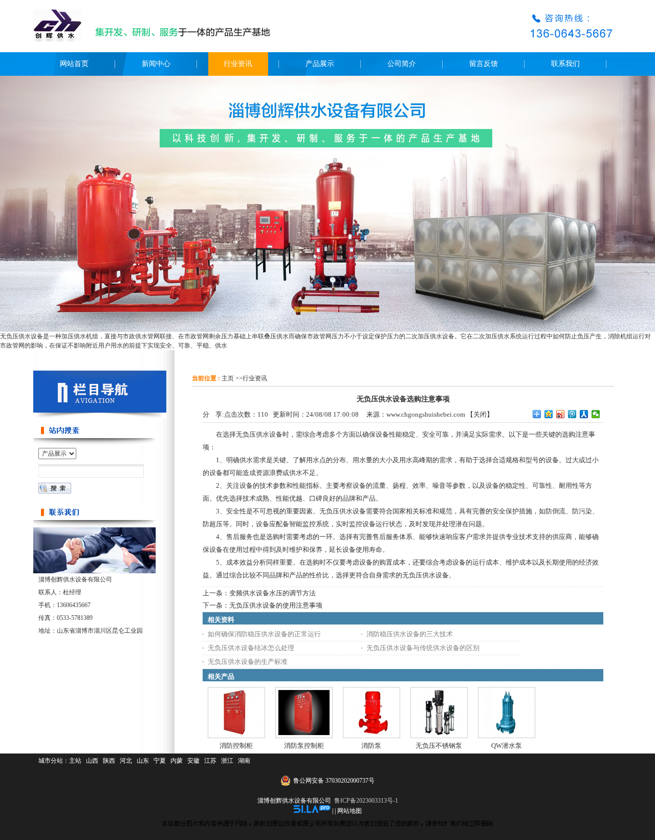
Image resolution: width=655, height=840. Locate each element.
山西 (92, 760)
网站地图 (349, 810)
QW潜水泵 (506, 745)
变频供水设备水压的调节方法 (272, 593)
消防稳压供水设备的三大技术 (409, 634)
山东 (143, 760)
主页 (228, 378)
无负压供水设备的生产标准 (248, 661)
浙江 (227, 760)
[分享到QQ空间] (548, 414)
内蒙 (176, 760)
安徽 (193, 760)
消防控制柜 (236, 745)
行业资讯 (255, 378)
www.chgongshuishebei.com (425, 414)
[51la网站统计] (312, 810)
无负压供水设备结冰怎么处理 (251, 648)
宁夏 (160, 760)
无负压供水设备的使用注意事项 (275, 605)
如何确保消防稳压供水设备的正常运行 (264, 634)
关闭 (480, 414)
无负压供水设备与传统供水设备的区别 (422, 648)
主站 (75, 760)
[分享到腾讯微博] (572, 414)
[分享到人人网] (584, 414)
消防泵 (371, 745)
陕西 (109, 760)
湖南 (244, 760)
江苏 (210, 760)
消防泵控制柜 (304, 745)
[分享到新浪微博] (560, 414)
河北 (126, 760)
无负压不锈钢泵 (439, 745)
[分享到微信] (596, 414)
